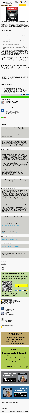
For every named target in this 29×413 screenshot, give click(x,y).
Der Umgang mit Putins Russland (8, 313)
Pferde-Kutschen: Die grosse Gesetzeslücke (8, 303)
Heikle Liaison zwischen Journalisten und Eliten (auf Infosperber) (15, 90)
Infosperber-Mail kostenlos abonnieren (15, 411)
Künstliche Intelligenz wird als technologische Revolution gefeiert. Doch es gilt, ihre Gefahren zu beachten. (9, 320)
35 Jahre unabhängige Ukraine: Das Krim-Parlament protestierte (11, 301)
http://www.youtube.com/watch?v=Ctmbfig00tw (10, 225)
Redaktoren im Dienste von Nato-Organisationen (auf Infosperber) (15, 91)
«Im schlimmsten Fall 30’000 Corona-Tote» (8, 302)
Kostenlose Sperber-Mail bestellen (15, 97)
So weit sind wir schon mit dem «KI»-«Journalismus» (9, 300)
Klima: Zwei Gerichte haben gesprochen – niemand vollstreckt (11, 328)
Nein (5, 117)
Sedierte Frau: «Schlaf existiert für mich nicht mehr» (9, 404)
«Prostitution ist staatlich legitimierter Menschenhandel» (10, 402)
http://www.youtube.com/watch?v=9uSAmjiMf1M (10, 246)
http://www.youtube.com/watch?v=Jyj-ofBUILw (10, 232)
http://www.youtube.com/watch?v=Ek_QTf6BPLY (10, 239)
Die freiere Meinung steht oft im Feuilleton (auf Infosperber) (14, 89)
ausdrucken (14, 94)
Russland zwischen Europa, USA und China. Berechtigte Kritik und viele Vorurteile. (9, 315)
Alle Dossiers (26, 322)
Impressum (27, 411)
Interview (2, 82)
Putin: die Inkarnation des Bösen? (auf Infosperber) (13, 88)
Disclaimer (24, 411)
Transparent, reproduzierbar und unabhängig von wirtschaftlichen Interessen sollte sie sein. (9, 309)
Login (25, 1)
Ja (2, 117)
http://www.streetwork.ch (12, 184)
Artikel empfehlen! (4, 94)
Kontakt (21, 411)
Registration (24, 2)
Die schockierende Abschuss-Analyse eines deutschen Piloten (15, 87)
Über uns (6, 5)
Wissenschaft (7, 307)
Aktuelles (2, 5)
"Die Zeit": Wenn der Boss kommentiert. (10, 92)
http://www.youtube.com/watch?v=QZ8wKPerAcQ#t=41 (12, 256)
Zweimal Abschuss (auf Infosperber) (10, 86)
